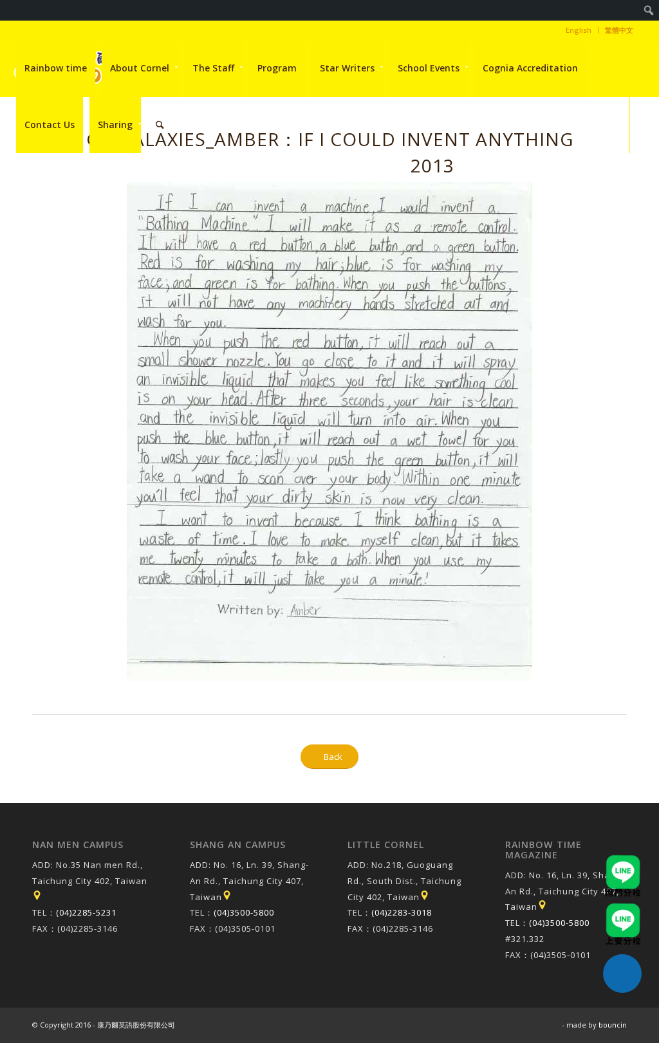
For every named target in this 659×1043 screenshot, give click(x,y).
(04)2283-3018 (401, 912)
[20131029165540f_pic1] (329, 431)
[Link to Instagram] (17, 181)
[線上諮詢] (622, 973)
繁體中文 (619, 30)
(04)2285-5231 (86, 912)
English (578, 30)
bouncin (613, 1024)
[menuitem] (649, 10)
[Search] (159, 125)
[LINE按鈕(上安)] (623, 909)
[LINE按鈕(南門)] (623, 861)
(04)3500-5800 (244, 912)
